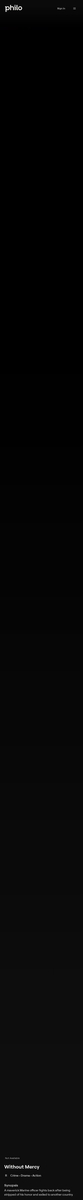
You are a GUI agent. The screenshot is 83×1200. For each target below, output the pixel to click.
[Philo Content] (74, 8)
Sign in (61, 8)
